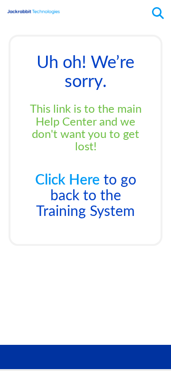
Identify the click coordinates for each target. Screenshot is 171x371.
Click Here (67, 180)
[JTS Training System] (33, 8)
